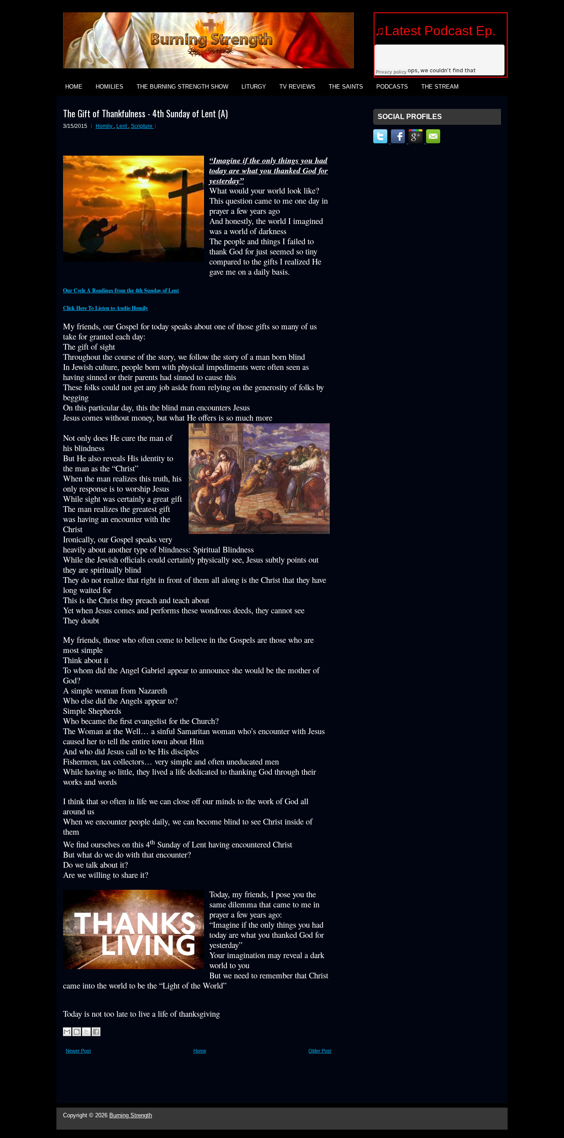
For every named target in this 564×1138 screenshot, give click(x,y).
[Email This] (67, 1031)
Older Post (319, 1050)
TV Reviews (297, 86)
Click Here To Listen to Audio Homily (105, 308)
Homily (105, 126)
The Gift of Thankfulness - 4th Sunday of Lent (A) (145, 113)
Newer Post (78, 1050)
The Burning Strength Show (182, 86)
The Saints (346, 86)
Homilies (109, 86)
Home (73, 86)
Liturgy (253, 86)
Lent (122, 126)
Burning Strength (130, 1115)
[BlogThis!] (76, 1031)
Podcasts (392, 86)
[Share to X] (86, 1031)
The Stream (440, 86)
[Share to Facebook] (96, 1031)
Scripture (142, 126)
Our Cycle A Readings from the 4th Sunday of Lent (121, 290)
